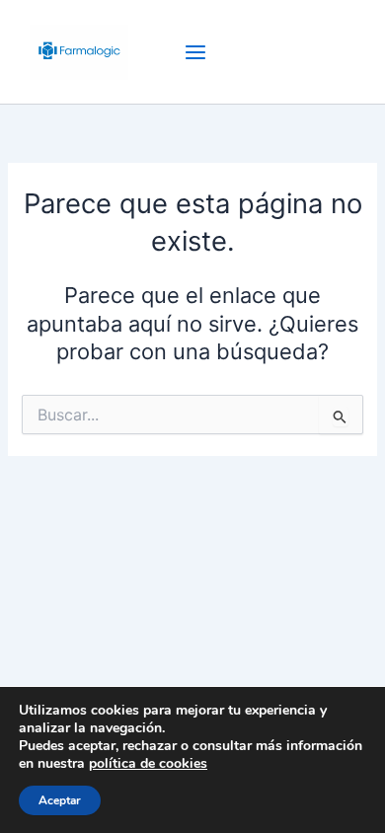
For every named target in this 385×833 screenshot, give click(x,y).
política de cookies (148, 763)
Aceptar (59, 800)
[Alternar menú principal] (195, 52)
